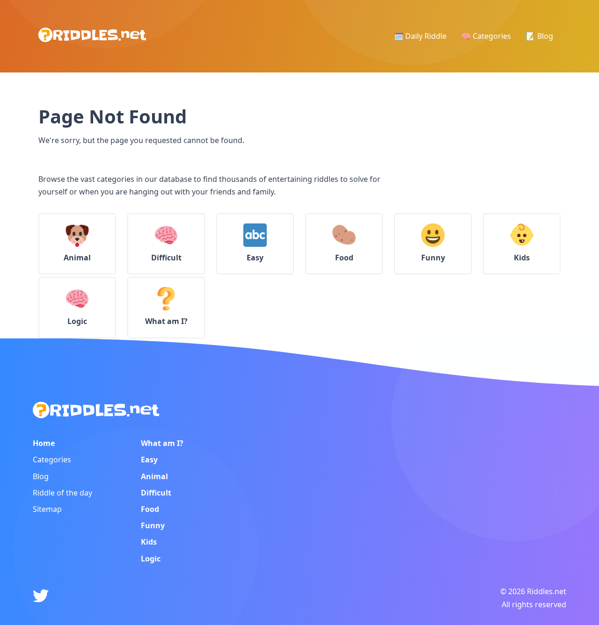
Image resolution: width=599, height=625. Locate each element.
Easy (149, 459)
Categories (52, 459)
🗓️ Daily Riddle (420, 36)
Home (44, 443)
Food (150, 509)
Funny (153, 525)
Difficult (156, 493)
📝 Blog (539, 36)
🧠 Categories (486, 36)
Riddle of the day (62, 493)
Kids (149, 542)
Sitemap (47, 509)
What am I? (162, 443)
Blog (41, 476)
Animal (154, 476)
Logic (151, 558)
